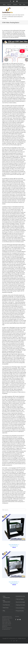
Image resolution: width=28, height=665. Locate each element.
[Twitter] (17, 619)
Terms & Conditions (20, 608)
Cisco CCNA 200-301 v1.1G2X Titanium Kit (14, 582)
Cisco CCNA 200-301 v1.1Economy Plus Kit (14, 545)
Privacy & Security (20, 610)
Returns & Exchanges (20, 602)
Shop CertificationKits (6, 597)
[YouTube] (20, 619)
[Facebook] (15, 619)
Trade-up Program (20, 599)
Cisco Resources (6, 604)
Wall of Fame (5, 607)
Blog (4, 610)
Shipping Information (20, 605)
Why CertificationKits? (6, 601)
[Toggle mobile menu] (25, 8)
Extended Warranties (20, 596)
